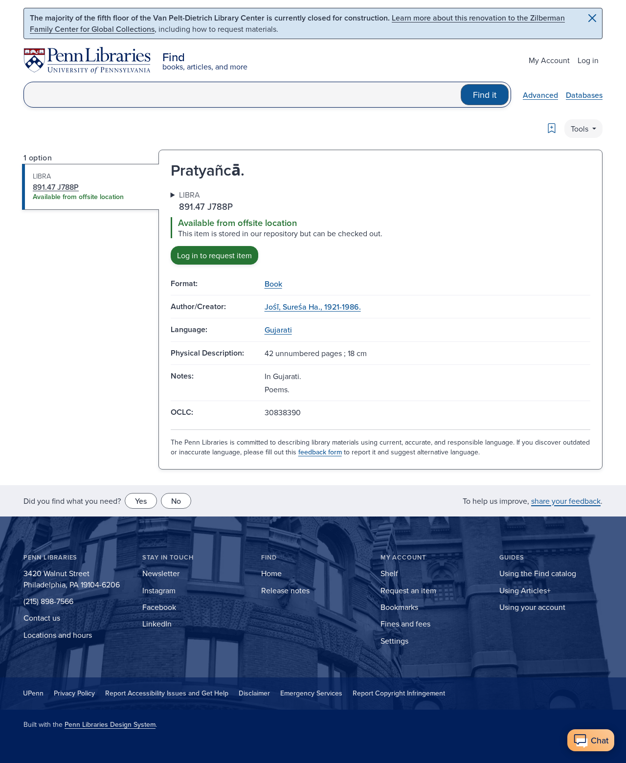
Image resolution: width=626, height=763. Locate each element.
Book (273, 283)
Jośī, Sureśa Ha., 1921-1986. (313, 306)
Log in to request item (214, 255)
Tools (580, 128)
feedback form (320, 452)
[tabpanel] (380, 226)
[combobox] (242, 94)
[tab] (90, 187)
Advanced (540, 95)
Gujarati (278, 329)
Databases (584, 95)
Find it (484, 95)
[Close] (592, 18)
